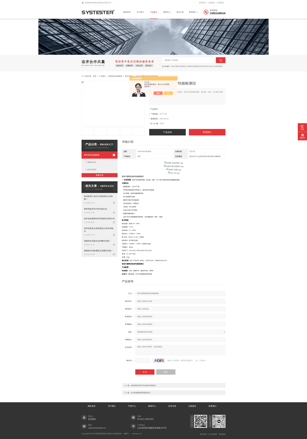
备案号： (127, 434)
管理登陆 (222, 434)
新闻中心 (167, 12)
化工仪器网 (212, 434)
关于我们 (140, 12)
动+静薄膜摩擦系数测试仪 (140, 393)
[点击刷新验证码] (159, 360)
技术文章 (180, 12)
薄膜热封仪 (91, 162)
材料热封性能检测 (115, 76)
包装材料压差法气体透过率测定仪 (143, 385)
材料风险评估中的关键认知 (95, 209)
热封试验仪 (129, 76)
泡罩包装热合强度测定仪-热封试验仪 (98, 229)
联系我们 (221, 3)
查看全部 (99, 175)
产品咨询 (167, 132)
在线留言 (211, 3)
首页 (94, 76)
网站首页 (127, 12)
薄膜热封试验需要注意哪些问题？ (98, 251)
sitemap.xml (136, 434)
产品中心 (132, 406)
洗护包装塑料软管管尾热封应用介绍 (99, 219)
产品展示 (153, 12)
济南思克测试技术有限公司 (101, 3)
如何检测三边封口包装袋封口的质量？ (98, 197)
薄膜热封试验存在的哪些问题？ (97, 241)
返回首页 (202, 3)
